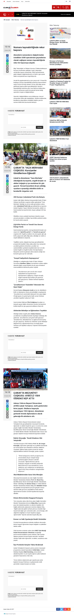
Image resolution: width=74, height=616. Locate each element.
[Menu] (54, 7)
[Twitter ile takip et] (61, 609)
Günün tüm (66, 14)
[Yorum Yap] (7, 71)
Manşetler (9, 1)
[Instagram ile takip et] (65, 609)
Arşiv (22, 1)
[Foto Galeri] (70, 1)
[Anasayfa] (4, 1)
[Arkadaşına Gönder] (7, 66)
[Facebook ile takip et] (58, 609)
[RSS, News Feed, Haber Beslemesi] (69, 609)
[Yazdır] (7, 69)
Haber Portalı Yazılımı (11, 613)
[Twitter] (7, 58)
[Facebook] (7, 55)
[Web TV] (66, 1)
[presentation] (8, 14)
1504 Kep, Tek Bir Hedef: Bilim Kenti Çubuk (33, 14)
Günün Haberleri (16, 1)
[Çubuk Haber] (10, 7)
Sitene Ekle (27, 1)
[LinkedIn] (7, 61)
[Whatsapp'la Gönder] (7, 63)
